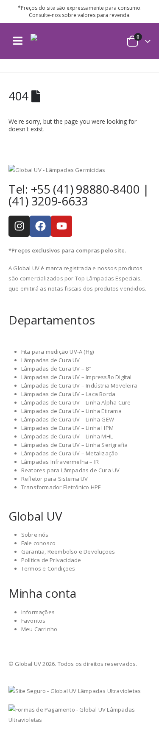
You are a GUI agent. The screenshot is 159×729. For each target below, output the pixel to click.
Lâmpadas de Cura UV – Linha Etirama (71, 411)
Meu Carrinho (39, 629)
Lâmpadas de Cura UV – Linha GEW (67, 419)
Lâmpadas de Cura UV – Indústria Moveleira (79, 385)
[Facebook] (40, 226)
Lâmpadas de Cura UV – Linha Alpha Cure (76, 402)
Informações (38, 612)
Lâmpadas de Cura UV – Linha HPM (67, 428)
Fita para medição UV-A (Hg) (57, 351)
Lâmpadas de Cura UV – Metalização (69, 453)
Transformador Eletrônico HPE (61, 487)
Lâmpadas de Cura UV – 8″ (56, 368)
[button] (17, 41)
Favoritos (33, 620)
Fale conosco (38, 543)
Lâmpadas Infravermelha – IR (60, 462)
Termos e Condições (48, 568)
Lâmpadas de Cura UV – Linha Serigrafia (74, 445)
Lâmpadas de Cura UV (50, 360)
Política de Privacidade (51, 560)
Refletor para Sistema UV (54, 478)
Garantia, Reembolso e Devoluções (68, 551)
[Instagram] (19, 226)
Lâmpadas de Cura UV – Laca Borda (68, 394)
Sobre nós (35, 534)
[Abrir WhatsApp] (138, 708)
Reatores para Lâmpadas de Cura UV (70, 470)
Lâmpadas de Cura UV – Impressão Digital (76, 377)
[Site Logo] (60, 41)
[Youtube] (61, 226)
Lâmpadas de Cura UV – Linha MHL (67, 436)
